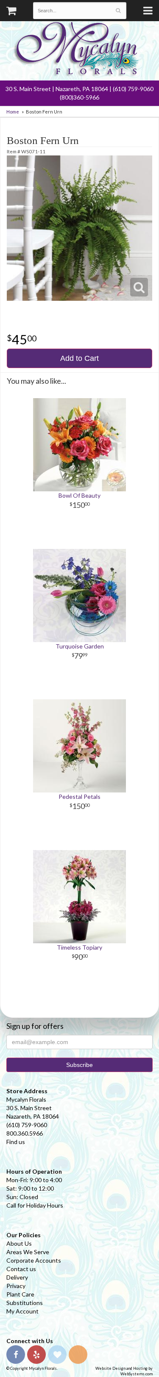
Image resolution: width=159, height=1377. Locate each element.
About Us (19, 1243)
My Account (22, 1311)
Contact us (21, 1268)
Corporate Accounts (33, 1260)
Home (12, 111)
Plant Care (20, 1294)
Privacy (15, 1285)
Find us (15, 1141)
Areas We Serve (27, 1251)
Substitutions (24, 1302)
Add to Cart (79, 358)
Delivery (17, 1277)
